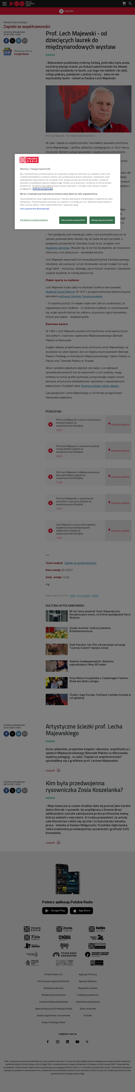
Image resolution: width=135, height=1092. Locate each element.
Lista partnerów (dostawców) (34, 208)
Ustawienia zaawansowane (34, 220)
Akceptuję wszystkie (102, 220)
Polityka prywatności (43, 188)
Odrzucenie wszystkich (73, 220)
